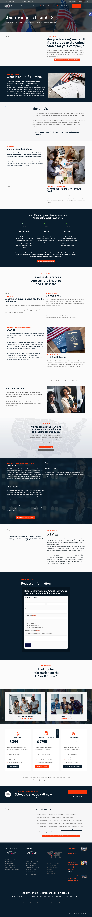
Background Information (32, 630)
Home (22, 5)
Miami (42, 896)
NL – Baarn (49, 869)
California (58, 896)
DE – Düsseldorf (50, 871)
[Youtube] (79, 914)
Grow (44, 5)
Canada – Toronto (51, 873)
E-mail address (30, 615)
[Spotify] (74, 914)
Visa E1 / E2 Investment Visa (33, 625)
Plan (34, 5)
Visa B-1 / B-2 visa (41, 829)
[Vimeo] (76, 914)
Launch (39, 5)
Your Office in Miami (56, 817)
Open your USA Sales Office (43, 817)
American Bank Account (54, 823)
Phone (28, 608)
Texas (53, 896)
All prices (45, 779)
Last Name (48, 606)
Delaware (63, 896)
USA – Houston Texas (51, 865)
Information (28, 5)
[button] (90, 14)
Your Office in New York (42, 820)
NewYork (37, 896)
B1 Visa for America (66, 716)
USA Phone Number (41, 826)
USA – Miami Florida (51, 862)
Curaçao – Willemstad (51, 875)
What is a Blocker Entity (70, 814)
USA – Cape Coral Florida (52, 867)
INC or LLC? (68, 896)
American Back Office (42, 823)
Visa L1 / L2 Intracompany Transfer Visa (35, 627)
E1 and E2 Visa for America (25, 716)
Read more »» (70, 871)
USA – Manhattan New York (53, 863)
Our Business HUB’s (54, 820)
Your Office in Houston (68, 817)
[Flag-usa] (87, 1)
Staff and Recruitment (77, 826)
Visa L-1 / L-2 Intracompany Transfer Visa (72, 829)
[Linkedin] (70, 914)
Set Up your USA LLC (77, 820)
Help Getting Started (41, 814)
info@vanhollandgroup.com (77, 1)
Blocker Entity (48, 896)
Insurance (80, 823)
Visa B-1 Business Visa (31, 623)
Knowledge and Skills (47, 832)
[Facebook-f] (72, 914)
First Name (27, 606)
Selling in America (76, 896)
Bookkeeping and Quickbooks (69, 823)
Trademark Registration (64, 826)
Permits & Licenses (52, 826)
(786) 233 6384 (64, 6)
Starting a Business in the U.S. (27, 896)
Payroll (38, 832)
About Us (50, 5)
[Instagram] (81, 914)
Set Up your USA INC (65, 820)
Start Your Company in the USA (56, 814)
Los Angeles (57, 877)
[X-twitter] (83, 914)
